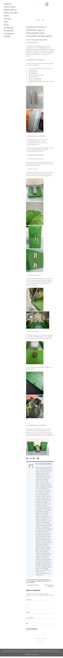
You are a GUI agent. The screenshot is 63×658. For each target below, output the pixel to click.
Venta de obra (11, 12)
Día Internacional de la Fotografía (49, 585)
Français (45, 638)
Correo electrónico (30, 617)
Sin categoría (41, 579)
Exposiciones (10, 9)
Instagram (9, 33)
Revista (7, 18)
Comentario (29, 599)
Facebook (9, 30)
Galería (7, 4)
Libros (7, 15)
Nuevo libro (10, 6)
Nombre (28, 612)
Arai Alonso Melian (43, 39)
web (21, 18)
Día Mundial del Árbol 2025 (32, 585)
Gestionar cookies (35, 654)
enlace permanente (30, 582)
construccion (33, 580)
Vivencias (47, 579)
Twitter (7, 36)
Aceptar (27, 654)
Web (27, 623)
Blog (6, 24)
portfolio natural (44, 580)
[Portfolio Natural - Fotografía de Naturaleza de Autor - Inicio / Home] (46, 4)
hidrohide (39, 580)
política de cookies (40, 641)
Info (6, 21)
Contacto (8, 27)
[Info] (34, 638)
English (39, 638)
